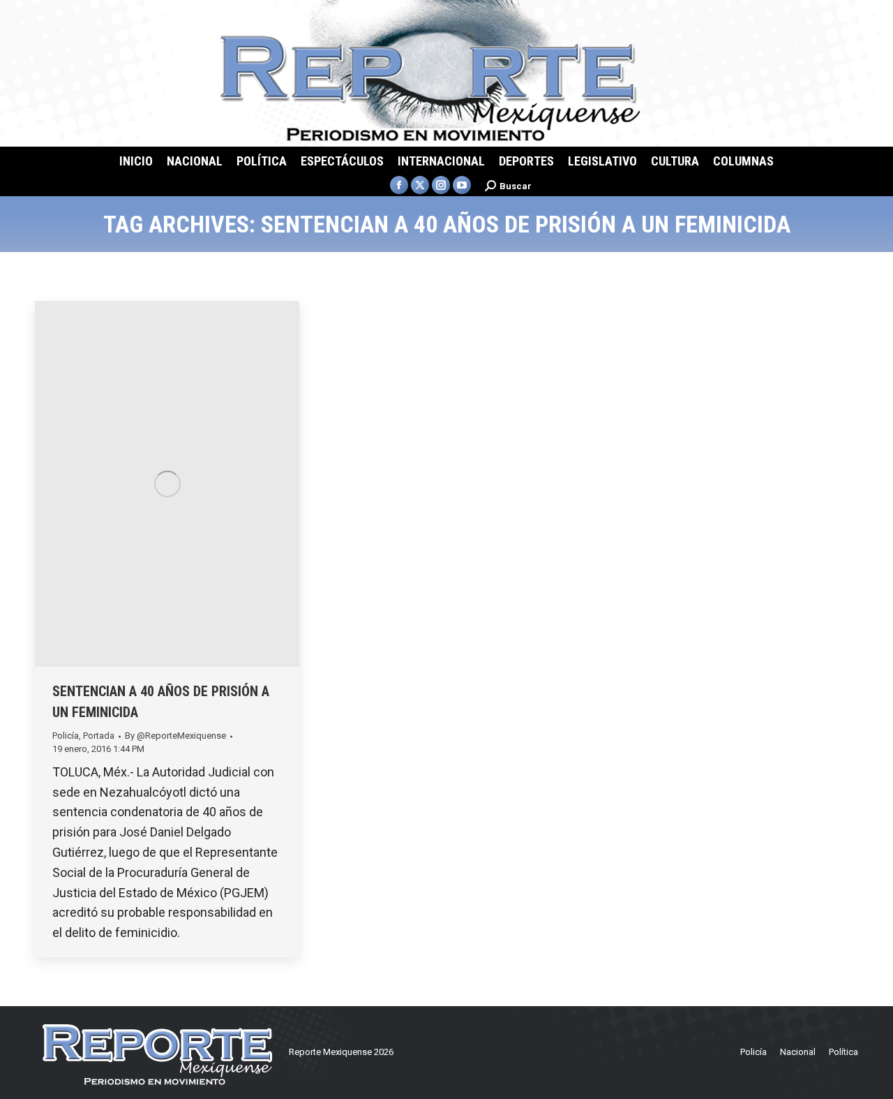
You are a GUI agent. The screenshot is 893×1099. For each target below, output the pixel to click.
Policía (65, 735)
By (175, 735)
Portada (98, 735)
